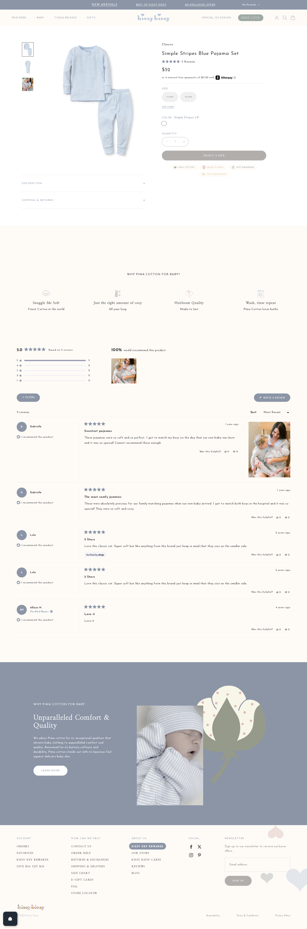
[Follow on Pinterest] (199, 855)
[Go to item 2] (28, 67)
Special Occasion (216, 17)
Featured (19, 17)
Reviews (138, 866)
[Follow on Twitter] (199, 846)
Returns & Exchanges (90, 859)
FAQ (74, 886)
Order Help (81, 853)
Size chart (168, 107)
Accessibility (213, 915)
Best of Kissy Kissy (151, 5)
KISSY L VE (250, 17)
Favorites (25, 853)
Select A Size (214, 155)
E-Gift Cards (82, 879)
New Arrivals (104, 4)
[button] (178, 61)
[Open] (10, 919)
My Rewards (249, 5)
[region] (124, 370)
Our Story (141, 853)
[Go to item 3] (28, 84)
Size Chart (80, 873)
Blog (136, 873)
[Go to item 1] (28, 49)
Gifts (91, 17)
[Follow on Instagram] (191, 855)
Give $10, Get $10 (30, 866)
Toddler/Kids (65, 17)
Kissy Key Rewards (33, 859)
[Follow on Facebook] (191, 846)
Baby (40, 17)
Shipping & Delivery (88, 866)
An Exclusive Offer (200, 5)
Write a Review (276, 399)
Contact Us (81, 846)
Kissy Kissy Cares (146, 859)
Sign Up (238, 881)
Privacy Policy (282, 915)
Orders (23, 846)
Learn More (50, 770)
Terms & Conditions (247, 915)
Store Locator (84, 893)
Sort (254, 412)
